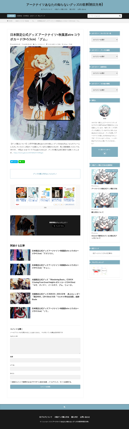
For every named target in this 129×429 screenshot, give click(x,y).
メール (12, 365)
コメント (14, 336)
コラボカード (41, 44)
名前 (11, 356)
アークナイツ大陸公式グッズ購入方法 (104, 188)
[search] (120, 16)
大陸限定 (19, 16)
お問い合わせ (82, 9)
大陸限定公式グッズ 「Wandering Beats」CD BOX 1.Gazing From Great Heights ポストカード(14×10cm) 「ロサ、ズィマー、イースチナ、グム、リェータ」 (54, 282)
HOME (10, 21)
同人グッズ (41, 16)
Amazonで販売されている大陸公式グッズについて (104, 237)
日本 (59, 44)
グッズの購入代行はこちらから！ (45, 174)
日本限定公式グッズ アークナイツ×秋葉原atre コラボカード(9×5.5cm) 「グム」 (58, 21)
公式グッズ (33, 16)
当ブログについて (46, 9)
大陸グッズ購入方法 (61, 9)
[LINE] (21, 161)
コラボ (49, 44)
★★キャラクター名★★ (22, 21)
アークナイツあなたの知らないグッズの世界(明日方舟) (64, 4)
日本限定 (26, 16)
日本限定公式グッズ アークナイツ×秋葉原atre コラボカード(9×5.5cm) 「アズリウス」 (55, 252)
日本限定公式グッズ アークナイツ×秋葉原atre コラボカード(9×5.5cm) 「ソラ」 (55, 309)
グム (33, 21)
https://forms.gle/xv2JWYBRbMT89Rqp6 (28, 153)
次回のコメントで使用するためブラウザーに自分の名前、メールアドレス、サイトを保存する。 (42, 382)
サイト (12, 373)
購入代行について (98, 212)
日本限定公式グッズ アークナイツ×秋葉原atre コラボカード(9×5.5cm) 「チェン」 (55, 266)
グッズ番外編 (114, 217)
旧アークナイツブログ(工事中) (102, 253)
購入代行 (72, 9)
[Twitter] (14, 161)
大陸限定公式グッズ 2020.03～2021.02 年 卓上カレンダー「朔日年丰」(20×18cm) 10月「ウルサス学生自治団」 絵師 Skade (56, 296)
